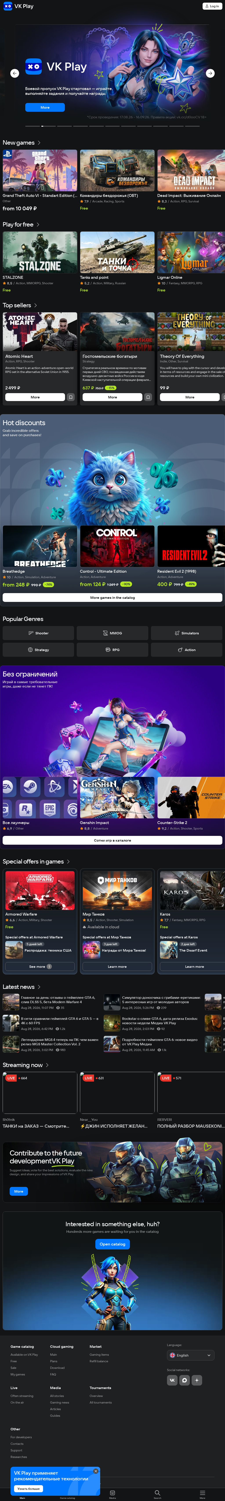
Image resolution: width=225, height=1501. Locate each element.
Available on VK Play (24, 1355)
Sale (13, 1368)
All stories (57, 1396)
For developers (21, 1437)
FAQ (53, 1374)
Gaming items (99, 1355)
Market (96, 1346)
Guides (55, 1416)
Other (15, 1429)
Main (53, 1355)
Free (14, 1361)
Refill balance (99, 1361)
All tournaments (101, 1402)
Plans (53, 1361)
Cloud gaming (61, 1346)
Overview (96, 1396)
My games (18, 1374)
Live (14, 1388)
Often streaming (22, 1396)
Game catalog (22, 1346)
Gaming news (59, 1402)
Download (57, 1368)
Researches (19, 1457)
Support (16, 1450)
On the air (17, 1402)
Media (55, 1388)
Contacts (17, 1444)
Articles (55, 1409)
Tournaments (100, 1388)
